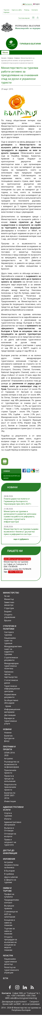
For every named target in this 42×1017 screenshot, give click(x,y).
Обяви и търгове (7, 889)
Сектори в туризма (9, 633)
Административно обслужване (11, 823)
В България (9, 870)
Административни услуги (11, 808)
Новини (10, 58)
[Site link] (12, 50)
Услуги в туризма (8, 814)
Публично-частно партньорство (11, 674)
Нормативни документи (10, 695)
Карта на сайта (17, 10)
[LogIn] (38, 18)
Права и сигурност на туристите (10, 842)
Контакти (35, 10)
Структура (9, 608)
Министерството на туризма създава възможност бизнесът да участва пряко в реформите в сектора (21, 531)
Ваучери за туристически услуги (10, 721)
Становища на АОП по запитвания (11, 914)
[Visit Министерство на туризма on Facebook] (24, 473)
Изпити (7, 819)
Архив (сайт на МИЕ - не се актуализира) (21, 1004)
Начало (3, 58)
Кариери (6, 12)
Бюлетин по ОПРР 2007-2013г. (9, 795)
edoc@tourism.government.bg (23, 998)
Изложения (9, 859)
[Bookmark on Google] (33, 473)
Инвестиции (10, 801)
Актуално (8, 758)
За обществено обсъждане (11, 701)
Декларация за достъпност (14, 1001)
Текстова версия (24, 18)
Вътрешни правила (9, 907)
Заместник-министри (9, 603)
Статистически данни (11, 681)
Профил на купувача (9, 895)
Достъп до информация (10, 851)
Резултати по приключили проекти (10, 787)
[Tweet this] (29, 473)
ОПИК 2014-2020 (9, 754)
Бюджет (8, 611)
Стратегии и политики (9, 627)
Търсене (6, 10)
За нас (7, 596)
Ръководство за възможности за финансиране (11, 764)
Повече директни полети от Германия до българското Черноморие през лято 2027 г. (17, 501)
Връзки (7, 620)
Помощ (26, 10)
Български (28, 4)
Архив (8, 706)
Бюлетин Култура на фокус (12, 477)
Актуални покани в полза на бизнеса (11, 865)
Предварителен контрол (11, 901)
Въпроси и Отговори (9, 829)
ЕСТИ (5, 978)
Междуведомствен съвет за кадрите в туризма (11, 650)
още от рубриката (21, 539)
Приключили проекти (10, 771)
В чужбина (9, 874)
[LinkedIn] (24, 987)
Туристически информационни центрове (11, 689)
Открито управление (9, 615)
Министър (9, 599)
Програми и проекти (9, 748)
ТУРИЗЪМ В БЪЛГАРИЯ (30, 43)
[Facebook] (9, 987)
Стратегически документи (11, 658)
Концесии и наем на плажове (9, 923)
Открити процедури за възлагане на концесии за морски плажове (10, 943)
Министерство (11, 592)
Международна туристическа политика (11, 666)
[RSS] (32, 987)
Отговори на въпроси (10, 835)
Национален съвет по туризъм (10, 641)
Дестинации (10, 715)
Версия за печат (4, 461)
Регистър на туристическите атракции (11, 970)
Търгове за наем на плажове (9, 931)
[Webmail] (33, 18)
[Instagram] (17, 987)
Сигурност (34, 1001)
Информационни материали (11, 710)
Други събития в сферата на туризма (11, 880)
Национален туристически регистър (10, 961)
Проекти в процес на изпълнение (9, 778)
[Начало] (21, 33)
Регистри (8, 955)
